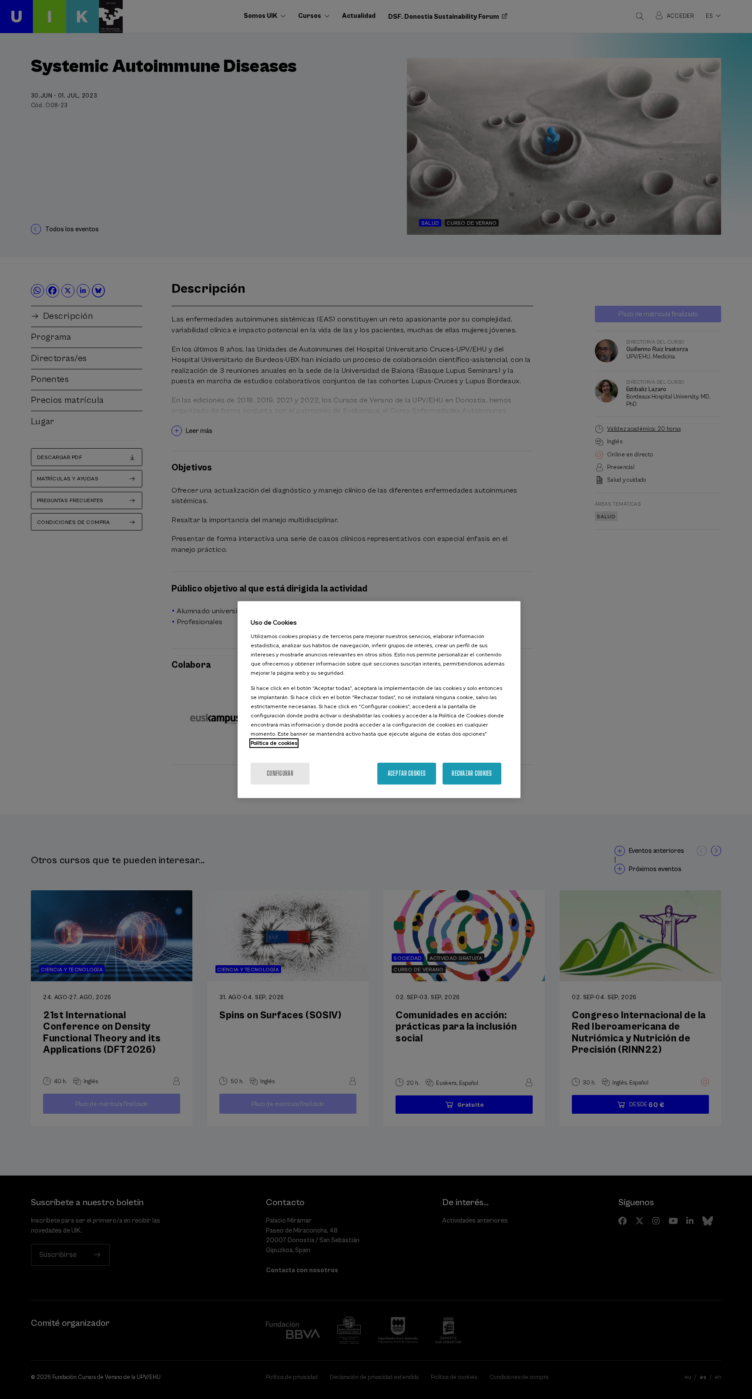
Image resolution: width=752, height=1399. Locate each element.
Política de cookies (274, 743)
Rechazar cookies (472, 773)
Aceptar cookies (407, 773)
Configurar (280, 773)
